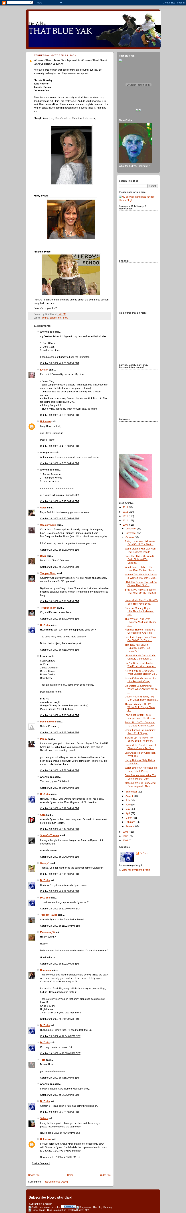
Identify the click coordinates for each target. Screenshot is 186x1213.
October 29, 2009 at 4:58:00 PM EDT (59, 1078)
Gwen (43, 507)
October (130, 537)
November (131, 533)
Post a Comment (41, 1163)
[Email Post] (67, 314)
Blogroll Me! (82, 1210)
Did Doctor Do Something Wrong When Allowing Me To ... (141, 689)
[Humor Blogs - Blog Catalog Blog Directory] (52, 1210)
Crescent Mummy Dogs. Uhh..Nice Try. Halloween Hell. (139, 611)
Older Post (105, 1175)
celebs (53, 318)
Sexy (65, 318)
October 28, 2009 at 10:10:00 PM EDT (60, 908)
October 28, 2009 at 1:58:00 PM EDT (59, 363)
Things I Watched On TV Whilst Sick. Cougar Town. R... (140, 707)
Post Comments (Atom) (55, 1182)
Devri (43, 556)
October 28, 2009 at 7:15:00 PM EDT (59, 650)
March (129, 818)
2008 (126, 832)
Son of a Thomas (49, 835)
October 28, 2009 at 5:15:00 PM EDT (59, 501)
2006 (126, 840)
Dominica (45, 970)
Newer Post (34, 1175)
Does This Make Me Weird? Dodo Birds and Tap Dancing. (139, 559)
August (130, 796)
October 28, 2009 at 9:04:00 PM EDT (59, 857)
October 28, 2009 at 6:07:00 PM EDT (59, 567)
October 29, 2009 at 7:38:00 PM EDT (59, 1112)
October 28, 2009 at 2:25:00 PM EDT (59, 415)
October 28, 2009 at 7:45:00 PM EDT (59, 732)
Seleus (44, 1118)
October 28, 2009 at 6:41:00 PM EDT (59, 601)
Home (70, 1175)
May (128, 809)
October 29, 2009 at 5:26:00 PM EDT (59, 1095)
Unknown (45, 421)
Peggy (43, 739)
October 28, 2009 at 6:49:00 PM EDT (59, 619)
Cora (42, 815)
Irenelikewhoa (48, 721)
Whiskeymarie (48, 525)
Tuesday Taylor (48, 915)
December (131, 528)
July (128, 800)
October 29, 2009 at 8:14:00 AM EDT (59, 1019)
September (132, 791)
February (131, 822)
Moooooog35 (47, 932)
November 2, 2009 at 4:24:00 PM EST (60, 1133)
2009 (126, 525)
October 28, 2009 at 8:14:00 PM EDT (59, 788)
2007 (126, 836)
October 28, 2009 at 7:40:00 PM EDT (59, 715)
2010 (126, 520)
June (128, 804)
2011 (126, 516)
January (130, 826)
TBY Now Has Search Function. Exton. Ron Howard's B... (137, 648)
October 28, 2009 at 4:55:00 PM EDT (59, 446)
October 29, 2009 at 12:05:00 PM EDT (60, 1053)
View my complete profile (136, 870)
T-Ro (42, 1060)
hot (59, 318)
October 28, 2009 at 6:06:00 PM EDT (59, 550)
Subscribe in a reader (40, 1203)
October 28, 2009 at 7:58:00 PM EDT (59, 770)
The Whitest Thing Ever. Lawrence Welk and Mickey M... (140, 622)
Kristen (44, 370)
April (128, 813)
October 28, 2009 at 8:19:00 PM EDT (59, 808)
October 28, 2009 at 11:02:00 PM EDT (60, 926)
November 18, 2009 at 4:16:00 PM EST (61, 1157)
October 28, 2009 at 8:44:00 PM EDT (59, 829)
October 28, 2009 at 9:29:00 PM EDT (59, 891)
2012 (126, 512)
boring (45, 318)
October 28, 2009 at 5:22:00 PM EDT (59, 518)
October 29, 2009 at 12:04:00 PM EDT (60, 1036)
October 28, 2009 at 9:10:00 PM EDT (59, 874)
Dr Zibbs (45, 625)
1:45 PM (61, 314)
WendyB (44, 863)
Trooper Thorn (48, 573)
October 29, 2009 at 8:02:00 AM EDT (59, 964)
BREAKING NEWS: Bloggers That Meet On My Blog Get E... (140, 593)
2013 (126, 507)
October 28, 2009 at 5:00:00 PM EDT (59, 463)
